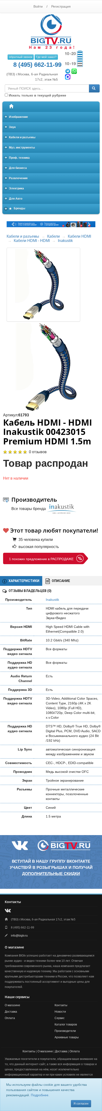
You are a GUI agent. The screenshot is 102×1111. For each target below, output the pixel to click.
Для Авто (14, 198)
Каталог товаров (66, 1024)
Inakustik (65, 241)
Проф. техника (17, 157)
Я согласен (81, 1103)
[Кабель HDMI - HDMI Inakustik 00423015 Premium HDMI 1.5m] (51, 367)
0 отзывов (38, 452)
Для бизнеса (16, 167)
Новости (60, 1011)
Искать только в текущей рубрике (37, 95)
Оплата (10, 1018)
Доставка (11, 1011)
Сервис (60, 1018)
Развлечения (16, 178)
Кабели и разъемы (20, 137)
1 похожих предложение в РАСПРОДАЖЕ (41, 559)
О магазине (12, 1005)
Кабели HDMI (79, 236)
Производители (65, 1031)
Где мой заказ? (46, 57)
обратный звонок (20, 57)
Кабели (53, 236)
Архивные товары (67, 1037)
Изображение (16, 116)
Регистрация (61, 6)
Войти (38, 6)
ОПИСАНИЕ (60, 581)
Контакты (61, 1005)
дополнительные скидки (51, 873)
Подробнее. (40, 1095)
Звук (10, 127)
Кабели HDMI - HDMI (32, 241)
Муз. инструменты (20, 147)
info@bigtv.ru (19, 935)
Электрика (14, 188)
